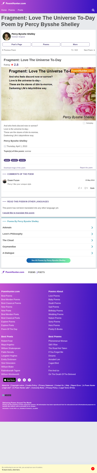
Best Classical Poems (11, 303)
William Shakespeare (10, 348)
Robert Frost (6, 341)
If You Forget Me (55, 352)
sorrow (22, 160)
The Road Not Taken (57, 348)
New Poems (6, 307)
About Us (5, 385)
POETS (41, 272)
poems (14, 160)
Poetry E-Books (55, 329)
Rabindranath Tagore (10, 371)
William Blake (7, 367)
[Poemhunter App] (9, 380)
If (49, 367)
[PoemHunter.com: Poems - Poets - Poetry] (13, 3)
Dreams (52, 356)
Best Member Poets (10, 314)
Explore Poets (7, 325)
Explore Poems (8, 322)
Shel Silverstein (8, 363)
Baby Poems (54, 299)
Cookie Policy (31, 385)
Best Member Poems (10, 299)
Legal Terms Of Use (67, 388)
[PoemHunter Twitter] (24, 380)
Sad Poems (53, 307)
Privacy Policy (52, 388)
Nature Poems (54, 318)
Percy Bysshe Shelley (23, 34)
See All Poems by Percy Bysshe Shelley (48, 260)
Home (4, 10)
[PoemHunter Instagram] (29, 380)
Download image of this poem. (15, 168)
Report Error (76, 385)
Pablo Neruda (7, 352)
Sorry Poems (54, 322)
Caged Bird (53, 363)
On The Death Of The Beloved (62, 374)
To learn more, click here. (11, 470)
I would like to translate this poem (18, 213)
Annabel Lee (54, 359)
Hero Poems (54, 325)
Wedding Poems (55, 314)
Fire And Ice (53, 371)
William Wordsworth (10, 374)
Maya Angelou (7, 345)
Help (67, 385)
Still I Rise (53, 345)
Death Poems (54, 303)
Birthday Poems (55, 311)
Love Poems (54, 296)
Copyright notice (17, 385)
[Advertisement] (38, 447)
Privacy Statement (46, 385)
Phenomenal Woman (57, 341)
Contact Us (59, 385)
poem (7, 160)
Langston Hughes (9, 356)
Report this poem (86, 168)
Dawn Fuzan (13, 180)
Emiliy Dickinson (8, 359)
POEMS (31, 272)
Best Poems (6, 296)
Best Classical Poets (10, 318)
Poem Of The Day (9, 329)
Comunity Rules (38, 388)
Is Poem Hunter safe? (21, 388)
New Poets (6, 311)
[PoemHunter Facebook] (19, 380)
